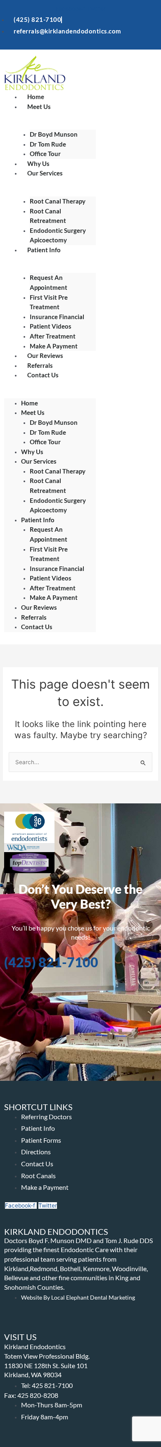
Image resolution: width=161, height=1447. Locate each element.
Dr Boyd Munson (54, 134)
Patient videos (50, 326)
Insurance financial (57, 316)
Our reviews (39, 607)
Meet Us (39, 106)
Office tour (45, 441)
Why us (32, 451)
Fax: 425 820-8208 (31, 1395)
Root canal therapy (57, 201)
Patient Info (44, 249)
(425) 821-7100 (51, 962)
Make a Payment (54, 597)
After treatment (53, 588)
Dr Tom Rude (48, 432)
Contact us (43, 375)
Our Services (45, 173)
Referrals (34, 617)
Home (29, 403)
